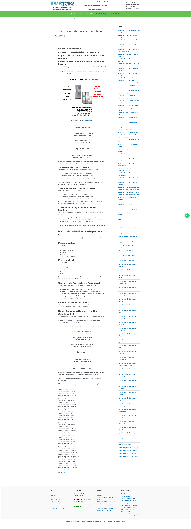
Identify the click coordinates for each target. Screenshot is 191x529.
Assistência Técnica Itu (127, 496)
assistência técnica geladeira (128, 260)
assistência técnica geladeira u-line (128, 428)
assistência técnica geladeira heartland (128, 352)
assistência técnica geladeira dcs (128, 311)
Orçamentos (54, 505)
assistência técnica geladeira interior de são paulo (128, 364)
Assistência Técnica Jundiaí (128, 498)
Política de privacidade (57, 503)
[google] (125, 493)
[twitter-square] (123, 493)
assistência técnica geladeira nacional (128, 399)
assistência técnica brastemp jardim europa (127, 232)
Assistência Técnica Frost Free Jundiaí (128, 105)
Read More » (61, 473)
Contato (53, 506)
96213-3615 (101, 14)
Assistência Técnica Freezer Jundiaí (127, 122)
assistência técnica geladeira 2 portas (128, 271)
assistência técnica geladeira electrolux (128, 317)
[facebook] (121, 493)
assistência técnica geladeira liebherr (128, 387)
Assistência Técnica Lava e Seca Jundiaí (128, 78)
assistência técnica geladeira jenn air (128, 370)
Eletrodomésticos (55, 499)
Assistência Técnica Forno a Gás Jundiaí (128, 85)
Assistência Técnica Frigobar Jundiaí (127, 117)
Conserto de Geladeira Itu (70, 48)
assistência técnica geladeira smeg (128, 416)
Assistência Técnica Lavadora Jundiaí (128, 83)
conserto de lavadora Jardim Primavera (128, 456)
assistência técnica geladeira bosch (128, 288)
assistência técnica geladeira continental (128, 306)
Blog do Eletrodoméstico (57, 508)
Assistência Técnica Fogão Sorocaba (127, 209)
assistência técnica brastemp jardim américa (128, 227)
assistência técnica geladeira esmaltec (128, 323)
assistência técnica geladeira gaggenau (128, 341)
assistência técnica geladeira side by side (128, 410)
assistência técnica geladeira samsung (128, 405)
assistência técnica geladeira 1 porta (128, 265)
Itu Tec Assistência (126, 513)
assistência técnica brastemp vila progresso (127, 256)
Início (52, 494)
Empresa (53, 495)
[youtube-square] (126, 493)
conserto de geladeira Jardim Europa (127, 447)
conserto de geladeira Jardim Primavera (128, 450)
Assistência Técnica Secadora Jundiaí (128, 80)
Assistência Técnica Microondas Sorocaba (129, 202)
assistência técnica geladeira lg (128, 381)
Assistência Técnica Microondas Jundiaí (128, 90)
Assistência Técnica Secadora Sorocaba (128, 189)
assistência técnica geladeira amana (128, 277)
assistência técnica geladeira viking (128, 434)
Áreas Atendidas (55, 501)
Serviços (53, 497)
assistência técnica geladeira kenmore (128, 376)
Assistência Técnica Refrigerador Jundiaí (128, 129)
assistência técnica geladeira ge (128, 346)
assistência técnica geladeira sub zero (128, 422)
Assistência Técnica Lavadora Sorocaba (128, 192)
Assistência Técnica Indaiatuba (129, 505)
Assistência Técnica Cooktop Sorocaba (128, 204)
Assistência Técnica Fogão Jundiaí (127, 98)
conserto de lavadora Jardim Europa (127, 453)
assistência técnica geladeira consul (128, 300)
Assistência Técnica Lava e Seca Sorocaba (129, 187)
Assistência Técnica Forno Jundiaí (127, 95)
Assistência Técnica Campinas (129, 504)
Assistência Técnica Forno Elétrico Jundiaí (129, 88)
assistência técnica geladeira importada (128, 358)
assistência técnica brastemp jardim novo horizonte (128, 237)
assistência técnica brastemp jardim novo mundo (129, 241)
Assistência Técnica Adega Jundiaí (127, 120)
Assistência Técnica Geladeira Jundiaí (128, 132)
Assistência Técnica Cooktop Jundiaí (127, 93)
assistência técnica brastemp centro (127, 224)
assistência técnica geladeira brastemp (128, 294)
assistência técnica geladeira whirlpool (128, 440)
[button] (90, 19)
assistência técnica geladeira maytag (128, 393)
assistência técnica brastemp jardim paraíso (127, 246)
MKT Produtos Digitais (119, 521)
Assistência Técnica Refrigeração (129, 515)
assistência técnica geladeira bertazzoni (128, 282)
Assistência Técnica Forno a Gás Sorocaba (129, 194)
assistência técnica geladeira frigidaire (128, 329)
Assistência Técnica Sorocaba (128, 507)
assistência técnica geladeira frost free (128, 335)
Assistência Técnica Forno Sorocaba (127, 207)
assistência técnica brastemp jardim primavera (127, 251)
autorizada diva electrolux (126, 444)
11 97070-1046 (89, 120)
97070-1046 (114, 14)
